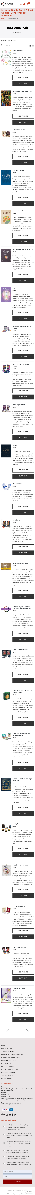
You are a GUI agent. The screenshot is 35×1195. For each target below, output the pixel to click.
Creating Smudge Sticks (20, 865)
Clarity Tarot (16, 824)
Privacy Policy (11, 1194)
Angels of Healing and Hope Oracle (21, 327)
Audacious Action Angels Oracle (20, 365)
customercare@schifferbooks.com (11, 1103)
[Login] (24, 4)
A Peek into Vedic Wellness (21, 211)
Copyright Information (22, 1194)
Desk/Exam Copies (7, 1066)
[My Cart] (28, 4)
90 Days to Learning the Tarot (22, 91)
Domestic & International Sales (12, 1054)
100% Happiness (17, 51)
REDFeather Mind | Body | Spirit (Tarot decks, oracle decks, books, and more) (17, 1151)
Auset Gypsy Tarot (18, 405)
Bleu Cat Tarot (17, 484)
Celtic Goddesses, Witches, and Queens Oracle (22, 691)
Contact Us (5, 1045)
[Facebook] (2, 1115)
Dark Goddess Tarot (19, 947)
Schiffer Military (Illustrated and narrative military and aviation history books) (17, 1157)
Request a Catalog (8, 1072)
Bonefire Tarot (17, 520)
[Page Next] (27, 1030)
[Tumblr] (12, 1115)
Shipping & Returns (7, 1051)
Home (3, 19)
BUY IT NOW (23, 84)
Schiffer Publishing (22, 1190)
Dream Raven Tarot (18, 988)
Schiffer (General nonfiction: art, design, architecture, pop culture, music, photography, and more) (17, 1127)
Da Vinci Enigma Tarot (19, 906)
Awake (14, 445)
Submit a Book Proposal (9, 1069)
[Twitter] (4, 1115)
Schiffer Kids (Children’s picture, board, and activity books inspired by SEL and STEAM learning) (18, 1144)
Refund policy (6, 1078)
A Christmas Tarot (18, 130)
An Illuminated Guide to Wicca (22, 249)
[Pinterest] (15, 1115)
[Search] (21, 4)
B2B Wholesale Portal (8, 1060)
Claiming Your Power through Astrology (22, 779)
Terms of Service (7, 1075)
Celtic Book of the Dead (20, 650)
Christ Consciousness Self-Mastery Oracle (21, 734)
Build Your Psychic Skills (20, 563)
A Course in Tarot (18, 170)
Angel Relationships (19, 288)
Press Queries (6, 1063)
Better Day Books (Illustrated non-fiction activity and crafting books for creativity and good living (18, 1165)
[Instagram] (7, 1115)
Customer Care (6, 1048)
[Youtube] (10, 1115)
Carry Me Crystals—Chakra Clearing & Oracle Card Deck (21, 607)
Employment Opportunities (10, 1057)
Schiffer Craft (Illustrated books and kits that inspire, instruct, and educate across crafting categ (19, 1135)
